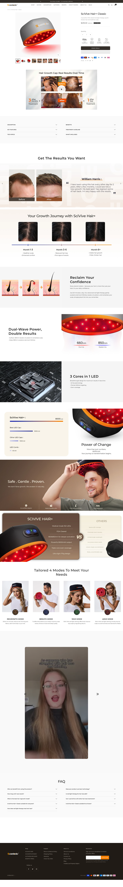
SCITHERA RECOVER (31, 856)
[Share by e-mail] (92, 60)
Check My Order (48, 858)
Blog (65, 861)
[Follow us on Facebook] (29, 869)
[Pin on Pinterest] (87, 60)
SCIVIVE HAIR (29, 851)
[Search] (108, 5)
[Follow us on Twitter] (33, 869)
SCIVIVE (39, 5)
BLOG (90, 5)
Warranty (46, 856)
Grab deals (95, 48)
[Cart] (115, 5)
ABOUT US (83, 5)
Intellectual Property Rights (71, 863)
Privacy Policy (67, 858)
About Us (66, 854)
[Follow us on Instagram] (36, 869)
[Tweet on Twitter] (90, 60)
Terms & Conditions (69, 851)
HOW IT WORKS (73, 5)
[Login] (111, 5)
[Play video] (61, 89)
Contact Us (67, 856)
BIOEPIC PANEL (29, 858)
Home (8, 9)
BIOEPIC (64, 5)
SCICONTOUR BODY (31, 854)
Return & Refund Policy (50, 851)
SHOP (32, 5)
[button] (95, 52)
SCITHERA (56, 5)
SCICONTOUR (47, 5)
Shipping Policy (48, 854)
